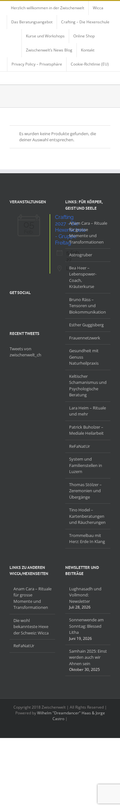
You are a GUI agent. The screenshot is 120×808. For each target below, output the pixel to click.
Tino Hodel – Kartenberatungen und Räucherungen (87, 516)
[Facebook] (11, 307)
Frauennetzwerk (84, 338)
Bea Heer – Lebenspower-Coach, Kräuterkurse (82, 277)
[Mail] (45, 307)
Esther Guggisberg (86, 325)
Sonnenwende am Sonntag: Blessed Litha (86, 626)
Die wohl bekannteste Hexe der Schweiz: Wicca (31, 627)
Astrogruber (80, 255)
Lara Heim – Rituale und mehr (87, 411)
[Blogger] (36, 307)
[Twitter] (20, 307)
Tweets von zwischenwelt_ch (25, 352)
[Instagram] (28, 307)
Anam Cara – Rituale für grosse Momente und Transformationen (88, 232)
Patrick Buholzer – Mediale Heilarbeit (86, 430)
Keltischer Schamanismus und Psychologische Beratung (88, 385)
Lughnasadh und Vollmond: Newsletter (85, 595)
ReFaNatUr (79, 446)
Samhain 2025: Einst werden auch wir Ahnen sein (88, 657)
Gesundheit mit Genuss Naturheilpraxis (84, 357)
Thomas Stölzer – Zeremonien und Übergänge (85, 491)
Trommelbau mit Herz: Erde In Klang (87, 538)
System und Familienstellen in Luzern (85, 465)
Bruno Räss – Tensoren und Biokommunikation (87, 306)
